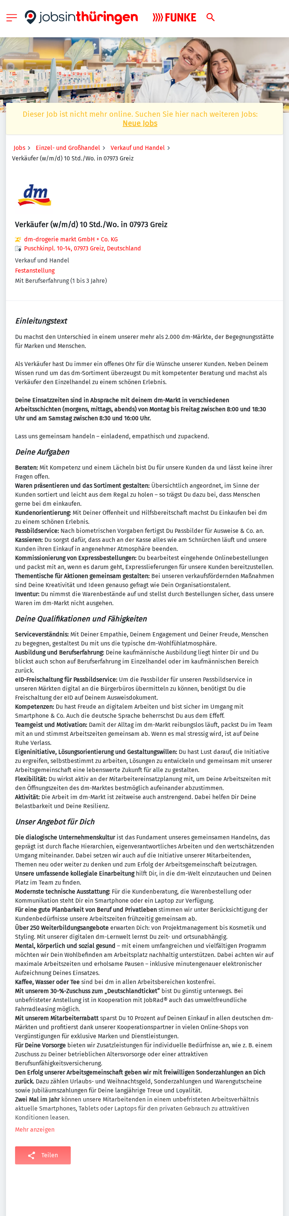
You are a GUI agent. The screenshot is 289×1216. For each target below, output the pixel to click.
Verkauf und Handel (138, 147)
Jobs (19, 147)
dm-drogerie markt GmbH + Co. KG (71, 239)
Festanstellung (35, 270)
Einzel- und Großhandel (68, 147)
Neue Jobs (140, 123)
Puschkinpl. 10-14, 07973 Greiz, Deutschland (82, 248)
